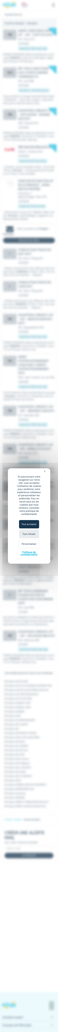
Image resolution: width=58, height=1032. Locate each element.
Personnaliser (29, 543)
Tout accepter (29, 524)
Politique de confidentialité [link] (29, 553)
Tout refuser (29, 534)
